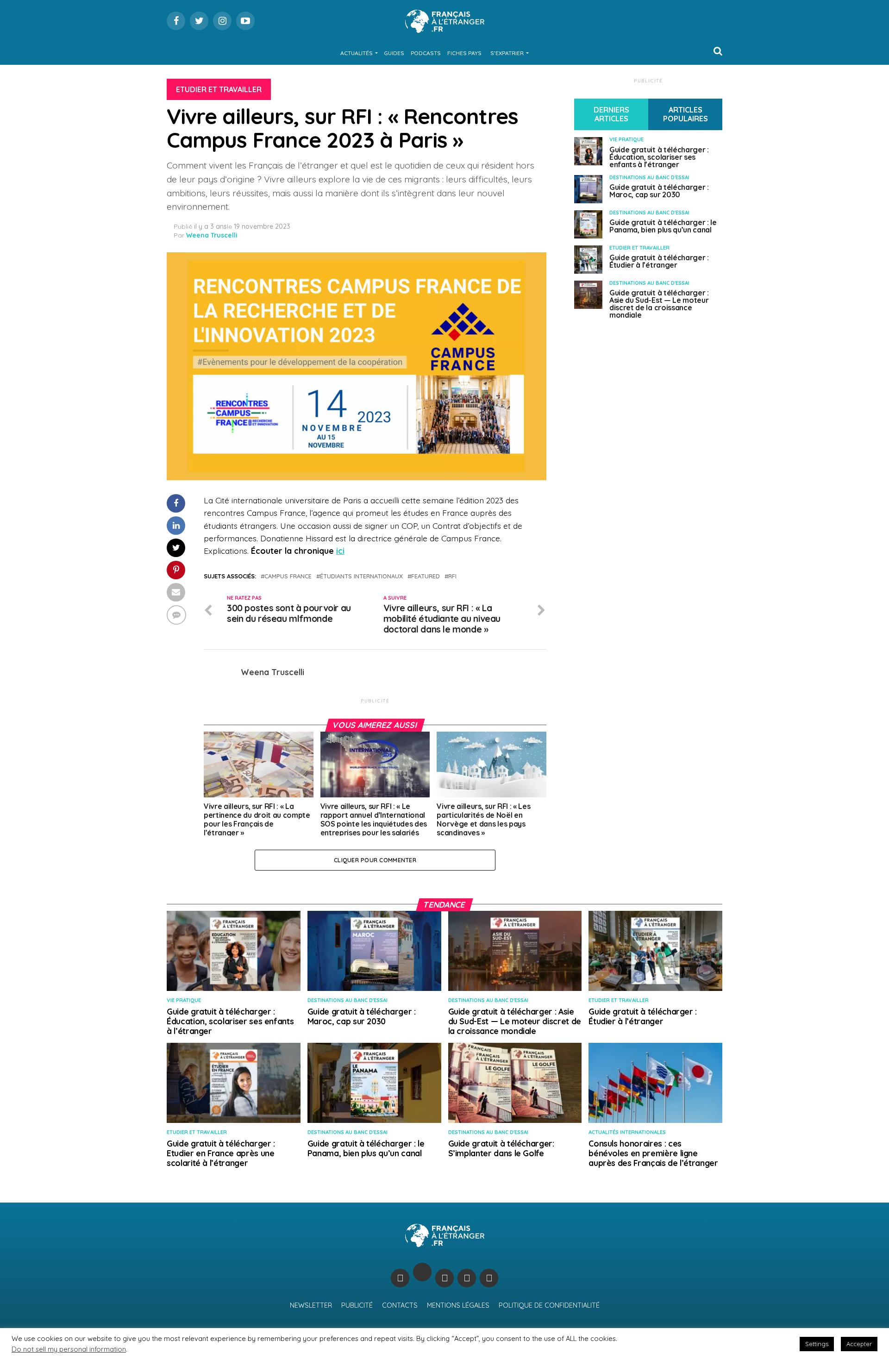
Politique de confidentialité (549, 1305)
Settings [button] (816, 1343)
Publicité (357, 1305)
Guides (394, 53)
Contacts (400, 1305)
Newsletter (311, 1305)
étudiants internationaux (361, 576)
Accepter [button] (859, 1343)
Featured (425, 576)
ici (340, 550)
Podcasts (426, 53)
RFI (452, 576)
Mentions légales (458, 1305)
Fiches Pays (464, 53)
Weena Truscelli (212, 235)
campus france (288, 576)
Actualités (356, 53)
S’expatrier (507, 53)
